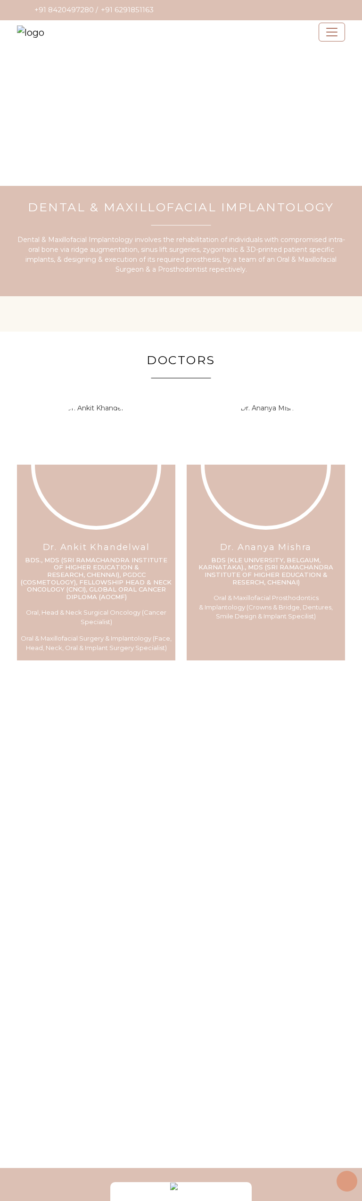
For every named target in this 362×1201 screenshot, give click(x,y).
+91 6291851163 (127, 9)
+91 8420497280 (64, 9)
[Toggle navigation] (332, 32)
